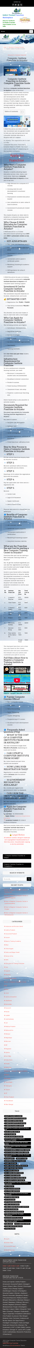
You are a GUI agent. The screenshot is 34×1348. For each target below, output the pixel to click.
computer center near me (14, 1121)
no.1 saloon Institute (12, 1188)
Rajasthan (8, 1067)
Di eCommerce (15, 1345)
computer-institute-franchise (15, 1118)
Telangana (8, 1086)
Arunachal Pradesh (11, 934)
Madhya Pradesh (10, 1026)
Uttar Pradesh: (9, 1097)
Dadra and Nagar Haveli (12, 952)
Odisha (7, 1052)
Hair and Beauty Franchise (14, 1136)
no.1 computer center (12, 1175)
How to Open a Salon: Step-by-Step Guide (16, 1143)
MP (6, 1045)
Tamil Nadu (8, 1082)
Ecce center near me (12, 1131)
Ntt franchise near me (12, 1202)
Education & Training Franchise (16, 47)
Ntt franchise (10, 1199)
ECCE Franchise (10, 1134)
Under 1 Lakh (6, 1266)
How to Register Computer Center (15, 982)
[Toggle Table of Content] (21, 111)
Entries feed (9, 1242)
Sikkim (7, 1075)
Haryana (7, 974)
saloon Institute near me (13, 1217)
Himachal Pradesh (10, 978)
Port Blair (8, 1056)
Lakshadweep (9, 1019)
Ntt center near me (11, 1197)
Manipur (7, 1034)
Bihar (7, 945)
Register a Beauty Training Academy (16, 1071)
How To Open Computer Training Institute (16, 1147)
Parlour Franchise (11, 1209)
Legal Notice (18, 835)
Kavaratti (8, 1008)
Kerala (7, 1011)
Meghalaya (8, 1037)
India (6, 989)
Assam (7, 937)
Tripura (7, 1089)
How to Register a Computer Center (17, 1150)
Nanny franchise (10, 1163)
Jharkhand (8, 1000)
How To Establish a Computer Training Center (15, 1139)
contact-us (17, 2)
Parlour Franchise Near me (14, 1211)
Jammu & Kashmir (11, 997)
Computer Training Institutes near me (17, 1129)
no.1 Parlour (9, 1186)
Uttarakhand (9, 1100)
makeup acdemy (22, 1158)
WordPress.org (9, 1250)
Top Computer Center (22, 1223)
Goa (6, 967)
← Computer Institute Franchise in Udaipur (14, 856)
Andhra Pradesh (10, 930)
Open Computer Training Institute (16, 1206)
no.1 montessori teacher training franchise (16, 1183)
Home (5, 47)
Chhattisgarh (9, 948)
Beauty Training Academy (13, 941)
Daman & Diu (9, 956)
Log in (7, 1239)
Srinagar (7, 1078)
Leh (6, 1023)
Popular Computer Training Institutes (14, 1214)
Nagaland (8, 1049)
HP (6, 986)
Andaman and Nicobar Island (14, 926)
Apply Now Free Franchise (10, 1343)
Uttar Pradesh (10, 1228)
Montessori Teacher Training (15, 1161)
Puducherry (8, 1060)
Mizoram (8, 1041)
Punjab (7, 1063)
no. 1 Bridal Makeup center (14, 1173)
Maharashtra (9, 1030)
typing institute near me (13, 1226)
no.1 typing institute (12, 1191)
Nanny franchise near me (13, 1168)
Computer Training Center (14, 1125)
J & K (7, 993)
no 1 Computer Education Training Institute (16, 1194)
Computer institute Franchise (15, 1123)
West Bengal (9, 1104)
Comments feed (10, 1246)
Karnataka (8, 1004)
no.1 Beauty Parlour (11, 1170)
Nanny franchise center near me (16, 1165)
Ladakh (7, 1015)
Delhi (6, 960)
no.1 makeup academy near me (14, 1180)
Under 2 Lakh (16, 1266)
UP (6, 1093)
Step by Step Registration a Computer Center (14, 1221)
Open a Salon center (12, 1204)
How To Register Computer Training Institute (17, 1155)
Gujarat (7, 971)
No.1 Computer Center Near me (15, 1177)
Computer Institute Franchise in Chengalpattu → (13, 865)
